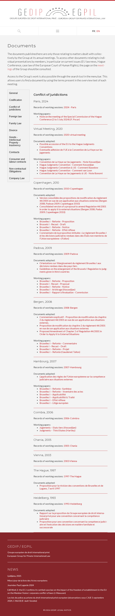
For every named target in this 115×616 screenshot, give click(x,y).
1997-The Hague (72, 476)
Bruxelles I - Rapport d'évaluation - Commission (64, 292)
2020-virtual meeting (75, 134)
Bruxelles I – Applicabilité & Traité (57, 397)
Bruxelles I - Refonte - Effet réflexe (57, 229)
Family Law (15, 123)
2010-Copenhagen (73, 188)
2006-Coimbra (71, 418)
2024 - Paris (70, 107)
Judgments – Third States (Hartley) (57, 430)
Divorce (13, 130)
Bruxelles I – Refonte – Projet (54, 349)
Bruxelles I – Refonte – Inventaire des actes (61, 391)
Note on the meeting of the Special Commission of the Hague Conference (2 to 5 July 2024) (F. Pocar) (71, 118)
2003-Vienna (70, 461)
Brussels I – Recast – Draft (53, 346)
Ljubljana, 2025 (14, 576)
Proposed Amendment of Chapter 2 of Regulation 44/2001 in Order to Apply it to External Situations (71, 332)
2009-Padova (71, 253)
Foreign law (15, 116)
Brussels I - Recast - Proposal (54, 283)
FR (93, 31)
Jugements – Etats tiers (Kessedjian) (58, 427)
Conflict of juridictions (15, 108)
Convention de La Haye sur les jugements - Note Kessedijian (70, 161)
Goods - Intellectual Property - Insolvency (15, 141)
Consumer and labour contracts (17, 160)
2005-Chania (70, 445)
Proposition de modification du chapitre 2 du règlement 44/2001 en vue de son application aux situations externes (72, 327)
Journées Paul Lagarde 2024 (20, 585)
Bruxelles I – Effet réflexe (52, 400)
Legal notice (64, 610)
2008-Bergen (71, 307)
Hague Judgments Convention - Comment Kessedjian (67, 164)
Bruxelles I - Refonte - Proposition (57, 221)
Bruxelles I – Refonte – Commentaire (58, 343)
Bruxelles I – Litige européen (54, 402)
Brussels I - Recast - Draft (53, 224)
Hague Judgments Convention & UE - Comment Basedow (69, 167)
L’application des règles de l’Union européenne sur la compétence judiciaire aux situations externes (72, 378)
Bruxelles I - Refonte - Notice (54, 227)
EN (98, 31)
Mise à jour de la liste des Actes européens (27, 580)
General (13, 93)
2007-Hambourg (72, 367)
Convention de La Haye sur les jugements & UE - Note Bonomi (71, 173)
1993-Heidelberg (73, 503)
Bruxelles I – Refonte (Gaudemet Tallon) (60, 351)
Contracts (14, 152)
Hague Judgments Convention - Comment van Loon (66, 170)
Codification (15, 100)
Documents (21, 45)
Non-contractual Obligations (17, 170)
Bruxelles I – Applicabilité (53, 394)
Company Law (17, 178)
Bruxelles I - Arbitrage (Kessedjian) (57, 289)
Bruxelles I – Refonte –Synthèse (55, 388)
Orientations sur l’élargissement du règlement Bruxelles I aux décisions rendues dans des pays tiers (70, 264)
